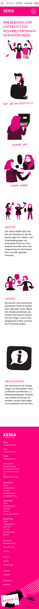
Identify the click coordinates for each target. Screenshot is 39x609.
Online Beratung (8, 547)
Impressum (7, 584)
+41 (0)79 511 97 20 (9, 452)
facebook (6, 571)
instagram (6, 575)
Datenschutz (7, 581)
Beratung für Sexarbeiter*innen (9, 542)
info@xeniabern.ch (9, 459)
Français (28, 3)
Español (19, 3)
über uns (6, 557)
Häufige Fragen (8, 565)
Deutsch (10, 3)
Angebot (6, 561)
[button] (33, 11)
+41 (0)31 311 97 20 (9, 445)
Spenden (6, 551)
